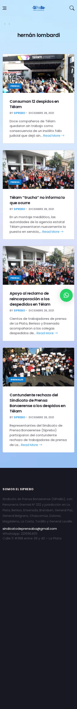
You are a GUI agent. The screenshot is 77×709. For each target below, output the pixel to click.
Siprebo (19, 113)
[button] (66, 295)
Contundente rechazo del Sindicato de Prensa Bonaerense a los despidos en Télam (37, 403)
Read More (52, 135)
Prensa (14, 86)
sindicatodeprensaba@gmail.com (30, 528)
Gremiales (16, 379)
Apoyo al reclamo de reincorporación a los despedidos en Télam (30, 299)
